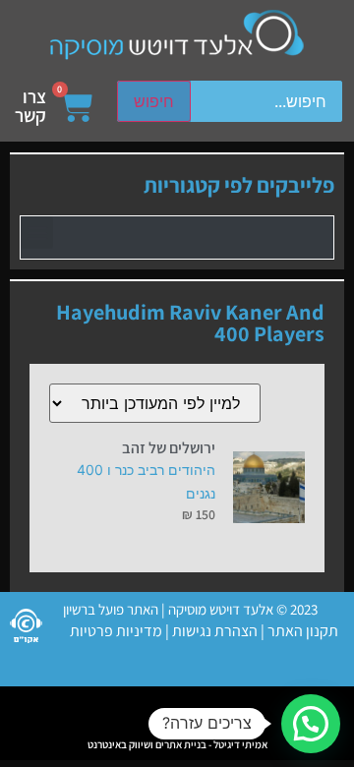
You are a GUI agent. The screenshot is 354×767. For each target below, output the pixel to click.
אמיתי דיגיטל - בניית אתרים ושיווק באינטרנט (177, 744)
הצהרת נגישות (213, 630)
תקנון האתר (302, 630)
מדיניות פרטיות (116, 630)
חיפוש (154, 101)
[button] (37, 232)
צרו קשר (30, 106)
